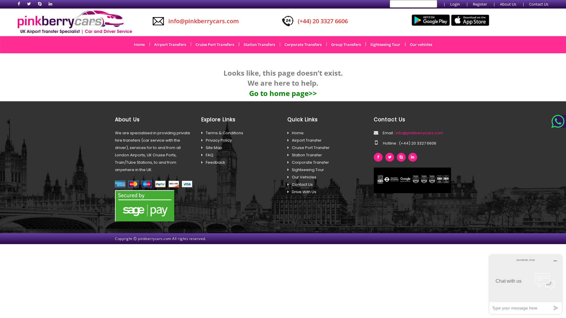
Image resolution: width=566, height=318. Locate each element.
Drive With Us (304, 192)
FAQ (209, 155)
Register (480, 4)
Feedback (215, 162)
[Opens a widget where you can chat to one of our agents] (525, 284)
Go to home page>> (283, 93)
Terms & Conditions (224, 133)
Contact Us (538, 4)
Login (455, 4)
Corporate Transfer (310, 162)
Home (141, 44)
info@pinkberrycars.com (419, 133)
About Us (508, 4)
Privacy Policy (219, 140)
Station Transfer (307, 155)
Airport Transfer (307, 140)
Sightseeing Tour (387, 44)
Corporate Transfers (305, 44)
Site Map (214, 147)
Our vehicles (421, 44)
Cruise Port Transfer (311, 147)
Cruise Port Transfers (216, 44)
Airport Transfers (172, 44)
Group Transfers (348, 44)
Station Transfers (261, 44)
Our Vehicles (304, 177)
